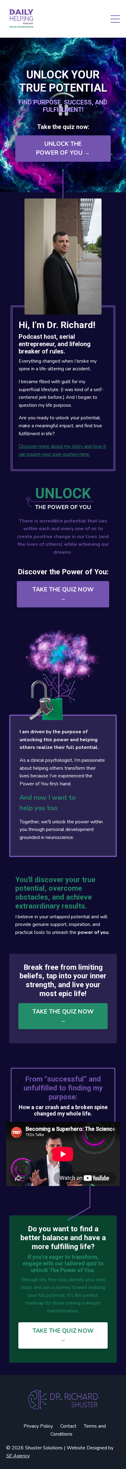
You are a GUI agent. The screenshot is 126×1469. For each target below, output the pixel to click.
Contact (68, 1426)
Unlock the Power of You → (63, 148)
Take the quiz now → (63, 594)
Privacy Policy (38, 1426)
